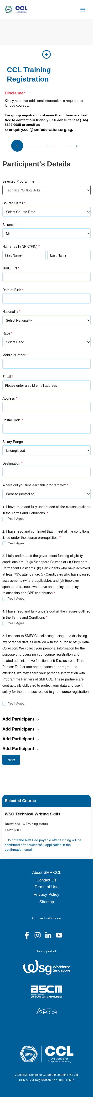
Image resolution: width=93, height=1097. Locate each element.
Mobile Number (15, 354)
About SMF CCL (46, 872)
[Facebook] (26, 935)
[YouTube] (59, 935)
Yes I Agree (15, 519)
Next (11, 759)
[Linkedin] (48, 935)
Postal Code (12, 419)
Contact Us (46, 880)
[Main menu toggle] (83, 9)
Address (9, 398)
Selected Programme (18, 181)
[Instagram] (37, 935)
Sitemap (46, 902)
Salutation (11, 224)
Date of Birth (12, 289)
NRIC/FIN (10, 268)
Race (7, 333)
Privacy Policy (46, 894)
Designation (12, 463)
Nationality (11, 311)
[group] (46, 146)
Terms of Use (46, 887)
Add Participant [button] (18, 719)
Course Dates (13, 203)
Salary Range (12, 441)
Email (7, 376)
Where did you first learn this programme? (35, 485)
